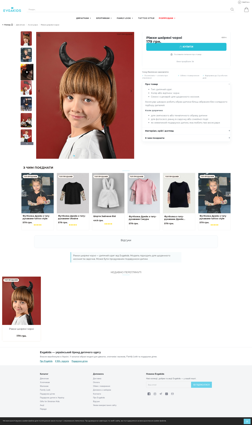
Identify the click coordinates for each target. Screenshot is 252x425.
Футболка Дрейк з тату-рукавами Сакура (142, 217)
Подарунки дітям (80, 361)
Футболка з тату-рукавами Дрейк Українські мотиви (175, 218)
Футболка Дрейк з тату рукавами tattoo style (36, 217)
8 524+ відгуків (62, 361)
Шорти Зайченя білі (104, 216)
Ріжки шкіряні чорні (21, 329)
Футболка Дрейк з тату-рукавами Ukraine (72, 217)
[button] (38, 91)
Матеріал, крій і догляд (159, 130)
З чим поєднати (154, 138)
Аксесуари (33, 25)
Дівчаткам (20, 25)
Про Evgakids (46, 361)
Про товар (151, 84)
